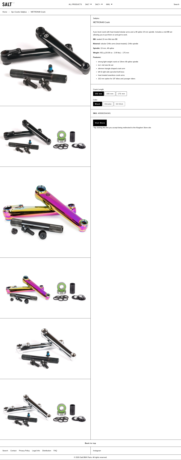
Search (176, 4)
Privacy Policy (24, 451)
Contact (13, 451)
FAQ (55, 451)
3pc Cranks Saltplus (19, 12)
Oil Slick (120, 104)
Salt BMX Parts (86, 457)
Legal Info (36, 451)
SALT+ (97, 4)
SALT (87, 4)
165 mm (110, 94)
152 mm (98, 94)
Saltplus (96, 18)
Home (4, 12)
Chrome (108, 104)
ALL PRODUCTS (75, 4)
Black (97, 104)
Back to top (90, 443)
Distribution (46, 451)
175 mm (121, 94)
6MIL (108, 4)
